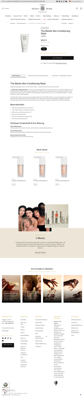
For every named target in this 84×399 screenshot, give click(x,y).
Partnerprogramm (40, 325)
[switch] (5, 393)
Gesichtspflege (25, 335)
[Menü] (8, 383)
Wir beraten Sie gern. (61, 63)
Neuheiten (23, 319)
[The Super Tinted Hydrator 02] (20, 167)
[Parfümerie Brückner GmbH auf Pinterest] (59, 2)
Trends (22, 327)
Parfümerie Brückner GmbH (20, 393)
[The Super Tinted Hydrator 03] (42, 167)
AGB (36, 333)
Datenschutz (38, 341)
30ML (14, 184)
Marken (23, 330)
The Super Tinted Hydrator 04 (62, 180)
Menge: (45, 45)
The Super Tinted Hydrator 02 (18, 180)
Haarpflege (24, 343)
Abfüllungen (5, 331)
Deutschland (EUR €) (76, 1)
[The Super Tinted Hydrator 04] (64, 167)
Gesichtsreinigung (21, 23)
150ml (44, 49)
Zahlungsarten (39, 331)
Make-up (23, 338)
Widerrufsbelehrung (40, 343)
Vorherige (64, 23)
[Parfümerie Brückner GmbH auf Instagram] (61, 2)
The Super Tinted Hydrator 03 (40, 180)
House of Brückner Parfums (23, 348)
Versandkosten (39, 328)
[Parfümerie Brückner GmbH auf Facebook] (57, 2)
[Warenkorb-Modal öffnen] (81, 8)
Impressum (38, 346)
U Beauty (43, 36)
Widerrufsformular (8, 345)
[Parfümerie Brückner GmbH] (42, 8)
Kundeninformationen (8, 328)
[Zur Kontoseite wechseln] (76, 8)
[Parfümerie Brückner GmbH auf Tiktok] (64, 2)
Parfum (23, 332)
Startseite (12, 23)
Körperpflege (24, 341)
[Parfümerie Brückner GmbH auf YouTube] (66, 2)
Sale (22, 357)
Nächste (70, 23)
